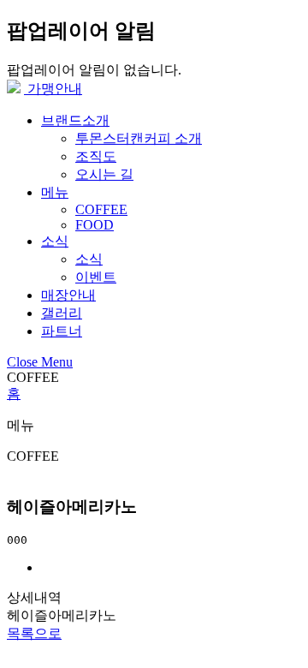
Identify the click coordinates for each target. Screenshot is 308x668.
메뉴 (54, 192)
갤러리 (61, 313)
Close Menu (40, 362)
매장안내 (68, 295)
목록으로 (34, 633)
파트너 (61, 331)
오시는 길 (104, 174)
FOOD (94, 225)
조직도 (95, 156)
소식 (54, 241)
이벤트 (95, 277)
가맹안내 (53, 88)
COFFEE (101, 209)
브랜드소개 (75, 120)
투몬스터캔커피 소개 (138, 138)
